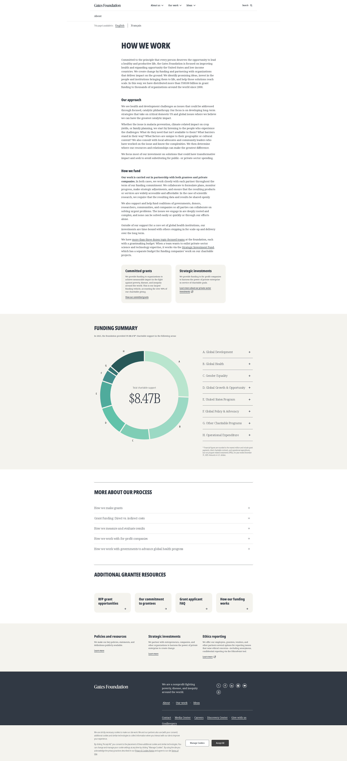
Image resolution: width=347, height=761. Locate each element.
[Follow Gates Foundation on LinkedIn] (231, 685)
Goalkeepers (169, 723)
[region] (173, 743)
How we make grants (108, 508)
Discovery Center (217, 717)
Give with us (238, 717)
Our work (181, 702)
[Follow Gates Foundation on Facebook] (225, 685)
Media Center (183, 717)
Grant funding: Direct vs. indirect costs (119, 518)
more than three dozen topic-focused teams (158, 239)
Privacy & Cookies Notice (144, 750)
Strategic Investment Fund (198, 247)
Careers (199, 717)
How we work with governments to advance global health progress (138, 549)
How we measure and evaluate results (119, 528)
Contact (166, 717)
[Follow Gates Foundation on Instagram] (238, 685)
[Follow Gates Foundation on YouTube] (244, 685)
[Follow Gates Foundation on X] (218, 685)
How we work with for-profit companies (121, 538)
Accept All (220, 742)
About (98, 16)
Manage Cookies (197, 742)
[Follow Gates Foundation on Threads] (218, 692)
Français (136, 25)
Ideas (196, 702)
